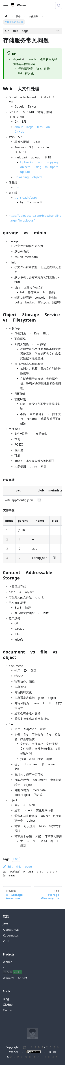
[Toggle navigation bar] (5, 5)
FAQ (15, 859)
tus (16, 187)
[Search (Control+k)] (58, 5)
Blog (6, 999)
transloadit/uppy (25, 197)
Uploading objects (28, 177)
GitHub (8, 1004)
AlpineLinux (11, 929)
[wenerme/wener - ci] (12, 972)
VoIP (6, 941)
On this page (17, 31)
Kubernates (11, 935)
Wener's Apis (13, 978)
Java (5, 924)
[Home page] (6, 16)
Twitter (8, 1010)
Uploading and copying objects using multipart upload (39, 167)
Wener (7, 962)
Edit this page (19, 866)
